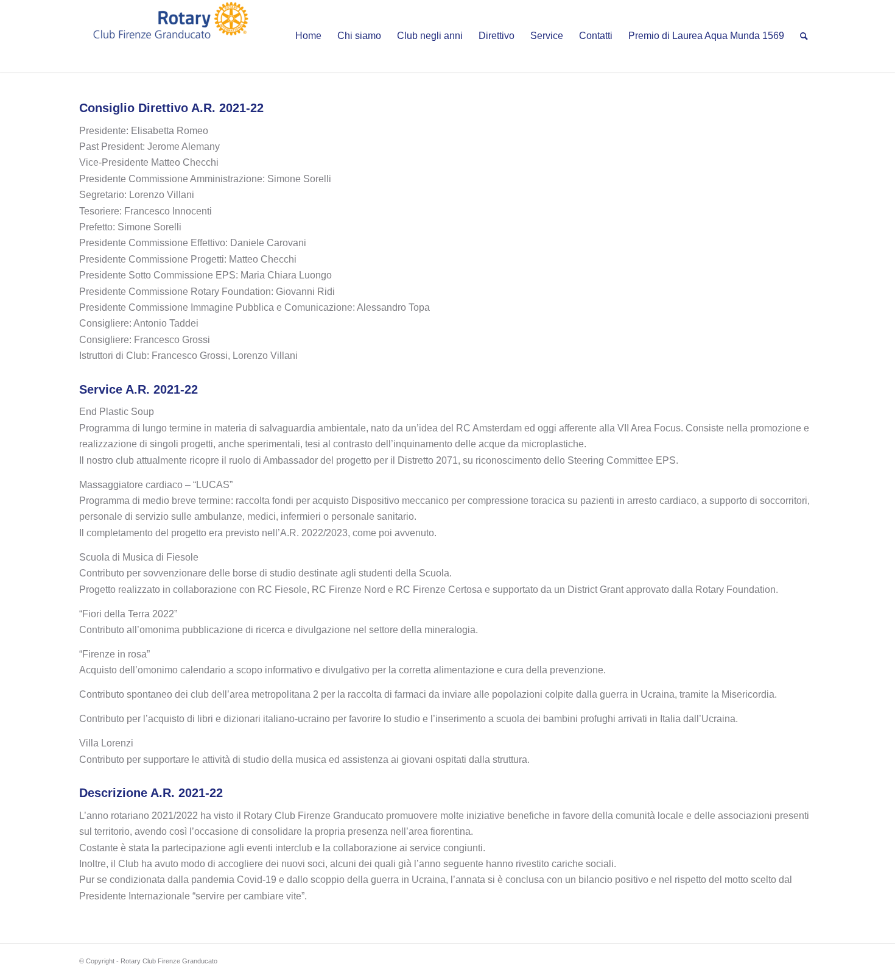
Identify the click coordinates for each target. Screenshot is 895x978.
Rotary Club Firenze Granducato (169, 961)
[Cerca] (804, 36)
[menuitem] (308, 36)
